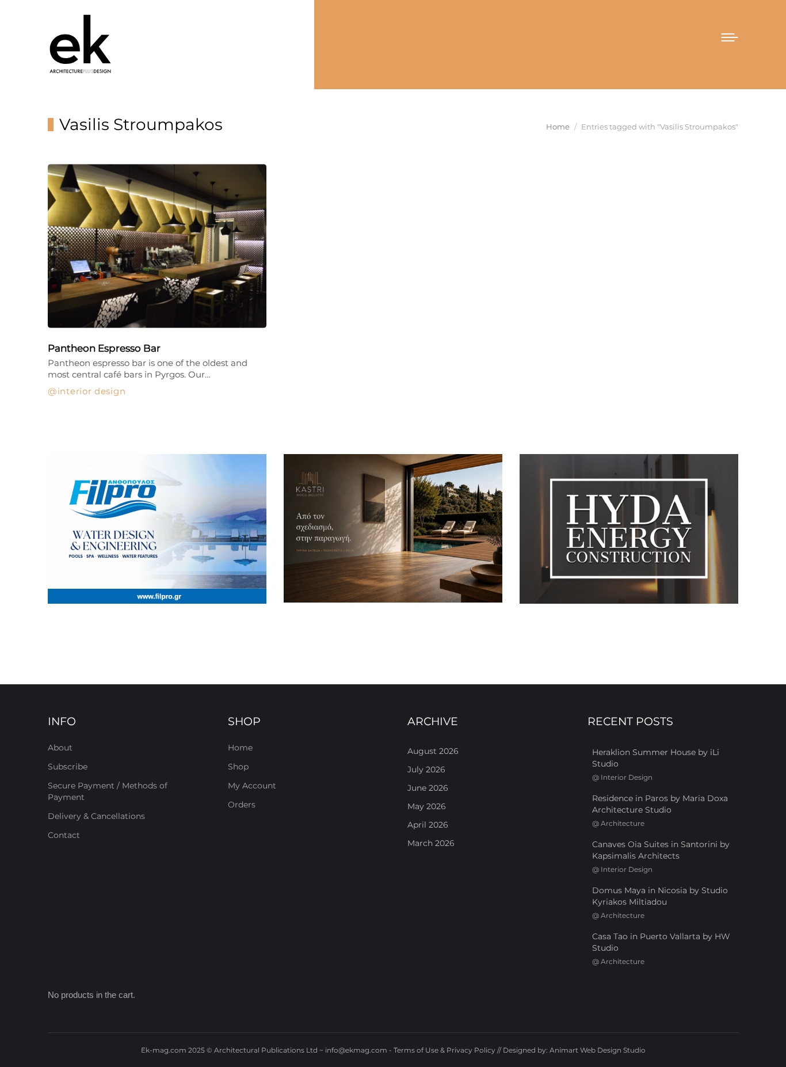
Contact (64, 835)
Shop (238, 766)
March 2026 (431, 843)
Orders (241, 804)
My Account (252, 785)
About (60, 747)
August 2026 (433, 751)
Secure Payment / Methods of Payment (107, 791)
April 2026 (427, 825)
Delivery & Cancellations (96, 816)
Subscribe (67, 766)
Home (240, 747)
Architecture (622, 823)
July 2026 (426, 769)
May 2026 (426, 806)
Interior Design (91, 391)
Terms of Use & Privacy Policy (444, 1050)
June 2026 (427, 788)
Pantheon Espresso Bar (104, 348)
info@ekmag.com (356, 1050)
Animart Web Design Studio (598, 1050)
